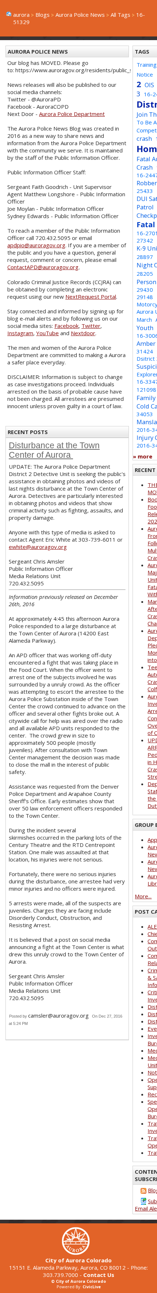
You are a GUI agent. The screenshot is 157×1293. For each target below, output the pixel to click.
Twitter (90, 325)
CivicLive (92, 1286)
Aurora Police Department (72, 113)
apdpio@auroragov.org (36, 245)
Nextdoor (83, 333)
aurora (21, 14)
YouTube (47, 333)
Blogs (42, 14)
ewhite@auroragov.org (38, 546)
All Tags (120, 14)
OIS (149, 85)
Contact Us (98, 1274)
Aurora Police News (80, 14)
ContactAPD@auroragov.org (42, 267)
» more (142, 456)
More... (143, 896)
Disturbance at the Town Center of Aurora (54, 450)
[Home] (78, 1253)
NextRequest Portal (90, 296)
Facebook (66, 325)
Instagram (20, 333)
